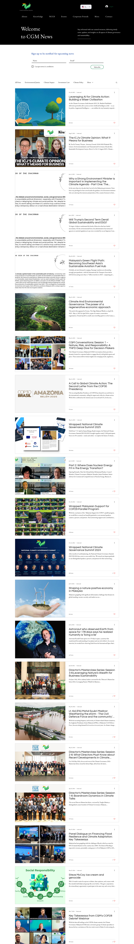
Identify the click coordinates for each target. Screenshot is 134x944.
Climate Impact (49, 82)
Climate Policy (78, 82)
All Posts (18, 82)
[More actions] (115, 92)
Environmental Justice (32, 82)
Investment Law (64, 82)
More (89, 82)
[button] (24, 16)
